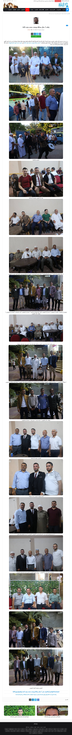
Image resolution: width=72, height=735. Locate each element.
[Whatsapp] (12, 1)
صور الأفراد (31, 727)
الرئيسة (67, 13)
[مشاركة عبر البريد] (35, 34)
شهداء (27, 9)
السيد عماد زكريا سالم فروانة (15, 43)
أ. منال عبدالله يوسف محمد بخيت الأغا (32, 43)
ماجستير (38, 727)
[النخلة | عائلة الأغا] (64, 4)
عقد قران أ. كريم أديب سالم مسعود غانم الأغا (45, 1)
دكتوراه (35, 727)
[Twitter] (9, 1)
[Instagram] (5, 1)
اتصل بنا (9, 9)
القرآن (14, 9)
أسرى (18, 9)
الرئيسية (44, 727)
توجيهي (22, 9)
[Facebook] (11, 1)
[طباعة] (32, 34)
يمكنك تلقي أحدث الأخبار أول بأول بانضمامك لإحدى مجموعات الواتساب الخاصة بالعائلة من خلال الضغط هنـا (36, 694)
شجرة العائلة (27, 727)
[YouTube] (7, 1)
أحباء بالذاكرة (41, 9)
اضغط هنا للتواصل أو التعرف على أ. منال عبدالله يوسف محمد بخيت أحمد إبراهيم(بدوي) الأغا (36, 692)
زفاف (65, 13)
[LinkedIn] (33, 700)
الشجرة (46, 9)
